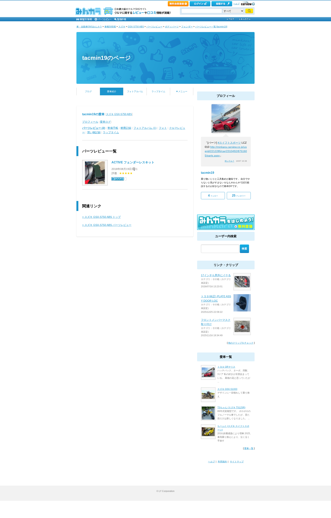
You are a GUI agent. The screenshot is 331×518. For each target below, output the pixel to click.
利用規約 (222, 461)
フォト (163, 127)
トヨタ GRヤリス (226, 367)
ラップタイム (158, 91)
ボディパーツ (172, 26)
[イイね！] (117, 178)
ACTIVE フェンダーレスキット (132, 162)
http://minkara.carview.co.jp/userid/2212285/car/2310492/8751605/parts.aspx (226, 151)
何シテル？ (229, 161)
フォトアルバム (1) (145, 127)
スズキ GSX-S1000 (227, 389)
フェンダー (187, 26)
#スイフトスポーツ (229, 142)
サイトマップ (237, 461)
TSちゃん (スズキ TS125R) (231, 407)
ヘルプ (236, 3)
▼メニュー (181, 91)
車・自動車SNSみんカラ (89, 26)
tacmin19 (207, 172)
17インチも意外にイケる (216, 275)
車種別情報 (110, 26)
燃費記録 (125, 127)
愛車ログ (105, 121)
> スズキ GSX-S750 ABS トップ (101, 216)
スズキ (121, 26)
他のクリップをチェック (240, 343)
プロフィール (90, 121)
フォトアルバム (135, 91)
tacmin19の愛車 (93, 114)
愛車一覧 (248, 448)
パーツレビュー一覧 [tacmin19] (211, 26)
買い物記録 (94, 132)
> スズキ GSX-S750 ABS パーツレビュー (106, 224)
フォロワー (239, 195)
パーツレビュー (154, 26)
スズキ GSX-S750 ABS (119, 114)
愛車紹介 (111, 91)
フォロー (213, 195)
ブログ (88, 91)
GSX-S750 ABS (136, 26)
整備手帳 (112, 127)
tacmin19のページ (106, 58)
